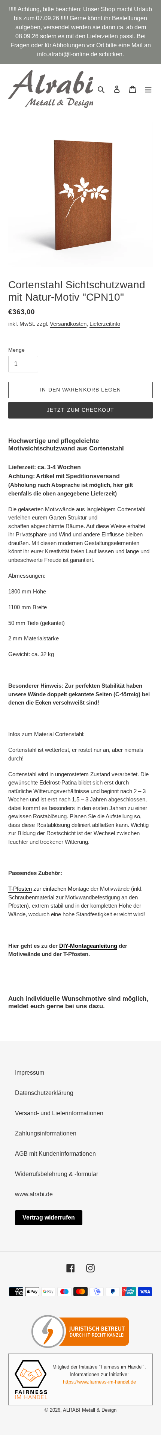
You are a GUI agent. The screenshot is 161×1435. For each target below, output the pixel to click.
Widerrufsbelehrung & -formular (56, 1174)
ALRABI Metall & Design (89, 1410)
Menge (16, 350)
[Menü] (148, 89)
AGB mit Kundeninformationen (55, 1153)
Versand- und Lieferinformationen (59, 1113)
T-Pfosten (20, 888)
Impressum (29, 1072)
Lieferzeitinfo (104, 324)
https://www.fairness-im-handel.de (99, 1382)
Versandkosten (68, 324)
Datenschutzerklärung (44, 1093)
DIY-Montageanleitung (88, 946)
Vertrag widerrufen (48, 1217)
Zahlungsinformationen (45, 1133)
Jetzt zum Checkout (80, 410)
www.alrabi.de (34, 1194)
